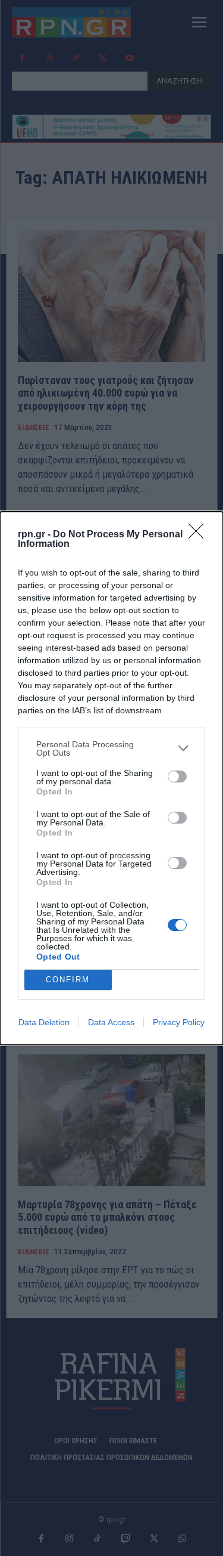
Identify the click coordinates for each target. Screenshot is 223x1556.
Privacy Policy (179, 1022)
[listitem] (111, 748)
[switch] (177, 776)
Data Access (111, 1022)
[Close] (200, 535)
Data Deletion (44, 1022)
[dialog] (111, 778)
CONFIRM (68, 979)
